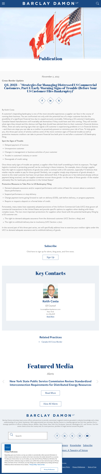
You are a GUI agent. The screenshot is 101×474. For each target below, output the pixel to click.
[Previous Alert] (3, 381)
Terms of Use (92, 467)
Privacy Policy (65, 467)
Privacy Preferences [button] (78, 467)
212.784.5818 (50, 314)
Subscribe (88, 445)
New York (50, 312)
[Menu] (3, 4)
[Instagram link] (80, 436)
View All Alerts (50, 403)
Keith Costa (51, 301)
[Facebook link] (42, 100)
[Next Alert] (97, 381)
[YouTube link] (87, 436)
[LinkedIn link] (50, 100)
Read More (50, 317)
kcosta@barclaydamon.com (50, 309)
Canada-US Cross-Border (52, 342)
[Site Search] (97, 4)
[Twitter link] (58, 100)
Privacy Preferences (49, 469)
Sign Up (50, 257)
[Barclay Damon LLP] (50, 4)
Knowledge (75, 445)
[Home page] (50, 418)
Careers (64, 445)
